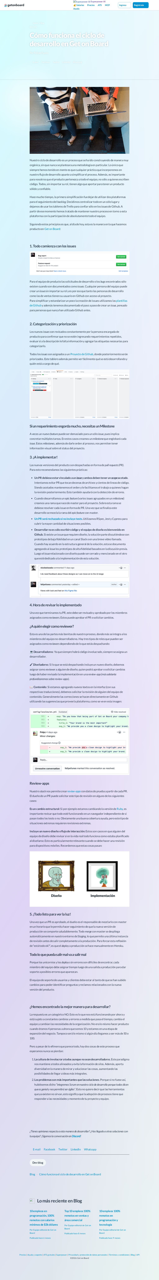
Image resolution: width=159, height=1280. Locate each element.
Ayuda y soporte (34, 1255)
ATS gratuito (49, 1255)
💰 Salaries (78, 5)
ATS (100, 5)
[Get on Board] (14, 5)
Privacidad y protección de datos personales (87, 1255)
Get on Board (52, 229)
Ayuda (76, 8)
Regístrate (139, 5)
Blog (33, 27)
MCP (107, 5)
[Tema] (151, 5)
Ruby (120, 808)
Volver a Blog (38, 23)
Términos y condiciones (119, 1255)
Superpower (61, 1255)
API (138, 1255)
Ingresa (123, 5)
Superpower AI (97, 1)
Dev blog (37, 1162)
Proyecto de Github (81, 354)
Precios (91, 5)
